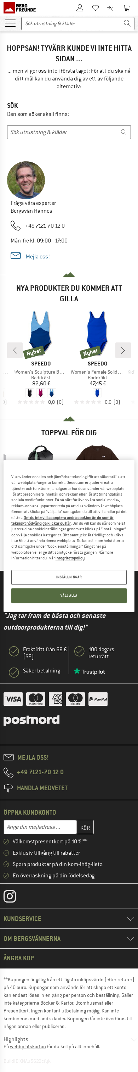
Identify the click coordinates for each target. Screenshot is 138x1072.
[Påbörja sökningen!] (127, 23)
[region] (69, 536)
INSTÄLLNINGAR (69, 577)
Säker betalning (41, 670)
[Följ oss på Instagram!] (15, 897)
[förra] (15, 350)
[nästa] (123, 350)
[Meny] (10, 23)
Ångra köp (19, 958)
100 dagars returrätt (101, 653)
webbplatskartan (28, 1046)
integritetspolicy (70, 557)
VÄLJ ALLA (69, 595)
